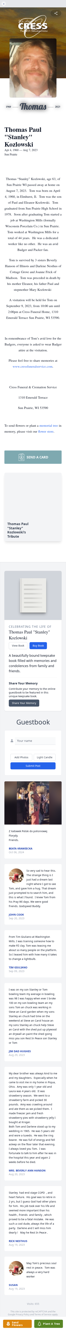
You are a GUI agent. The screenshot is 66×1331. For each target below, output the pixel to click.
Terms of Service (43, 1314)
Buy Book (38, 645)
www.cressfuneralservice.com (32, 366)
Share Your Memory (24, 703)
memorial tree (48, 425)
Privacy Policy (23, 1314)
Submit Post (33, 766)
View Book (18, 645)
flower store (46, 431)
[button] (33, 803)
